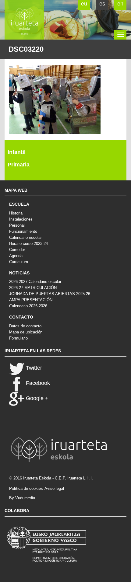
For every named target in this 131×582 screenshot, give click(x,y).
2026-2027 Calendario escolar (35, 281)
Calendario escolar (25, 237)
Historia (16, 213)
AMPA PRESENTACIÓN (30, 300)
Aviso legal (54, 488)
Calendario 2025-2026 (28, 306)
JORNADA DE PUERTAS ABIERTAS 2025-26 (49, 293)
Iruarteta (24, 20)
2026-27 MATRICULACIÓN (33, 287)
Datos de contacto (25, 326)
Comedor (17, 249)
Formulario (18, 338)
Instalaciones (21, 219)
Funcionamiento (23, 231)
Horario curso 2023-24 (28, 243)
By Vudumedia (22, 498)
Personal (17, 225)
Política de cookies (26, 488)
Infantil (17, 152)
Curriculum (18, 262)
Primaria (19, 165)
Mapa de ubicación (25, 332)
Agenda (16, 255)
